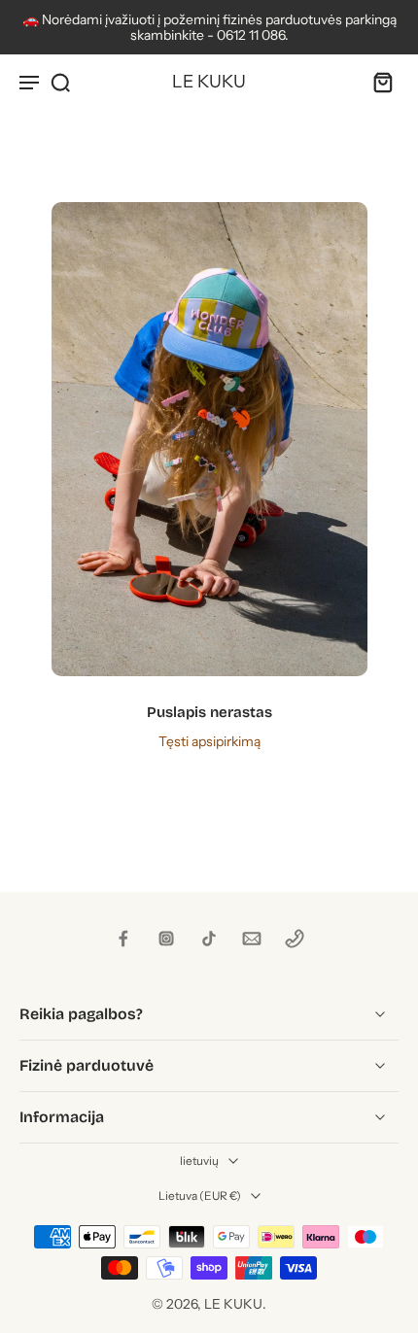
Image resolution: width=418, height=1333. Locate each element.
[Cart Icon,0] (377, 81)
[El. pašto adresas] (251, 938)
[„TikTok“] (209, 938)
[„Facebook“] (123, 938)
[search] (60, 81)
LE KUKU (233, 1304)
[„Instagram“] (166, 938)
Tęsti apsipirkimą (209, 741)
